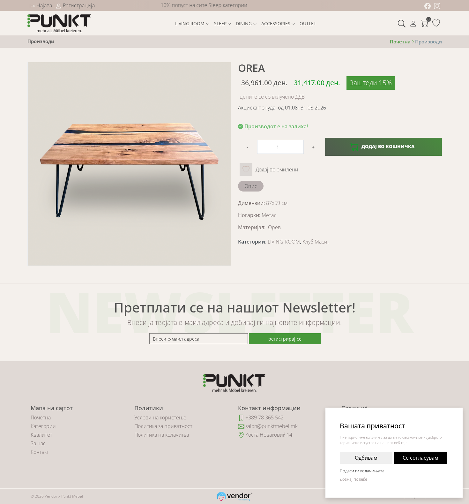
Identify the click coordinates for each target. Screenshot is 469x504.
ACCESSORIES (275, 23)
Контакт (40, 451)
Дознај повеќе (353, 479)
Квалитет (41, 434)
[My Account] (413, 23)
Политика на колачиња (161, 434)
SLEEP (220, 23)
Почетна (41, 417)
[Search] (401, 23)
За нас (38, 443)
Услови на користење (160, 417)
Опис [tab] (250, 186)
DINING (244, 23)
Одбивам (366, 457)
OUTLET (308, 23)
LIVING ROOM (190, 23)
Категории (43, 426)
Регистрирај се (285, 339)
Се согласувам (420, 457)
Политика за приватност (163, 426)
